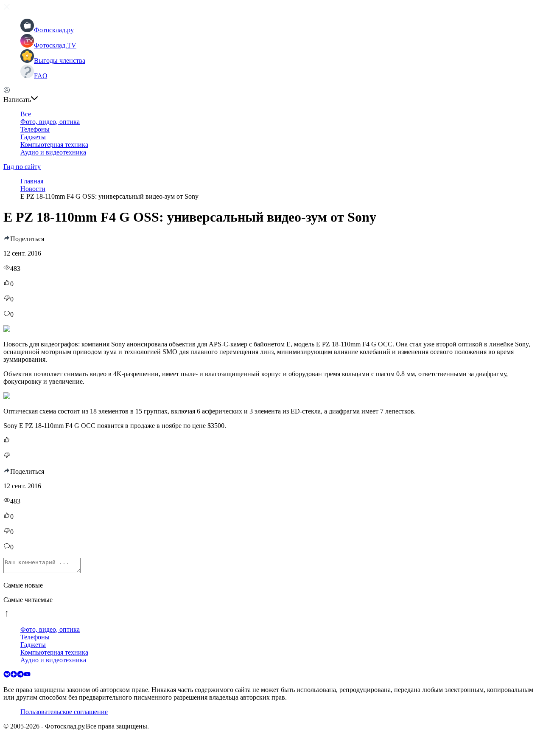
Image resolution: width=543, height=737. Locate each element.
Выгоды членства (59, 60)
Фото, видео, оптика (50, 121)
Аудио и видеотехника (53, 152)
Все (25, 114)
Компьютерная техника (54, 144)
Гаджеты (33, 137)
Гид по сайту (22, 166)
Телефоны (35, 129)
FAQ (41, 75)
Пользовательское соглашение (64, 711)
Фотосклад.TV (55, 45)
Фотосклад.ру (54, 30)
